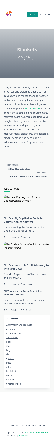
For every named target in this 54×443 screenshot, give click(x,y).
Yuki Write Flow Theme (36, 432)
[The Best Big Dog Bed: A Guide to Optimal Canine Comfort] (27, 205)
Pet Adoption (12, 371)
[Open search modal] (45, 14)
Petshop (10, 375)
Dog (8, 350)
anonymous (12, 337)
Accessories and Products (19, 324)
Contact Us (13, 425)
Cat (8, 345)
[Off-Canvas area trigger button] (49, 14)
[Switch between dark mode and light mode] (40, 14)
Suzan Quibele (26, 57)
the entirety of (32, 108)
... (33, 230)
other (9, 366)
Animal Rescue (13, 333)
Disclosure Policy (28, 425)
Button (32, 14)
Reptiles (10, 379)
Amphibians (12, 329)
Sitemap (41, 425)
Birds (9, 341)
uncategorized (13, 383)
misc (8, 362)
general (10, 358)
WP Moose (23, 435)
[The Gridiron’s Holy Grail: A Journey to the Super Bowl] (27, 252)
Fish (8, 354)
